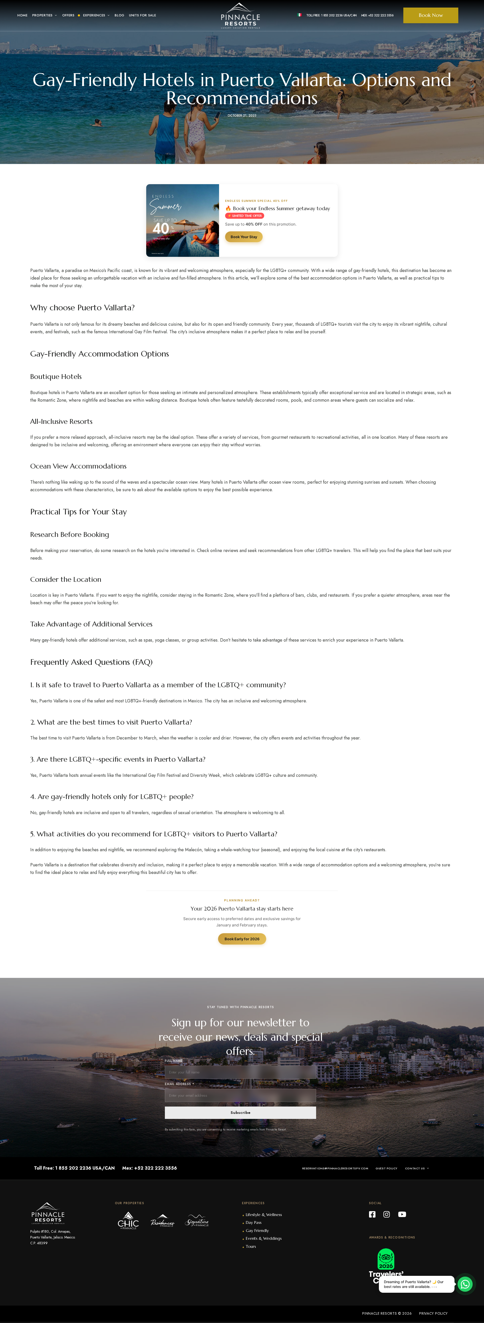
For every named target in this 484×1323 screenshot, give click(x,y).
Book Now (431, 15)
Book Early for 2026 (242, 939)
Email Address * (179, 1084)
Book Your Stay (244, 237)
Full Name (174, 1061)
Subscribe (241, 1112)
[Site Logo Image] (240, 15)
